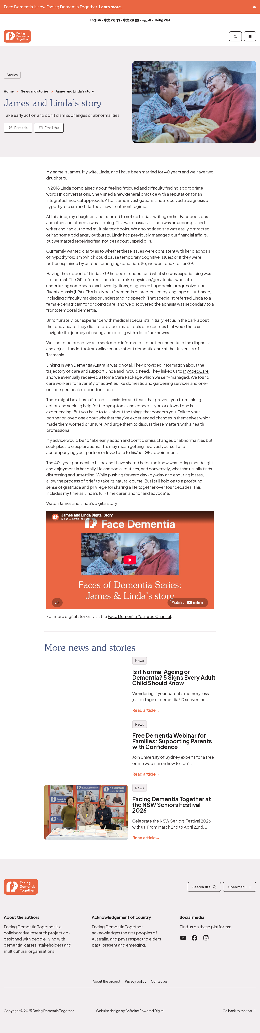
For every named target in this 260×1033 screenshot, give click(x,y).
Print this (20, 128)
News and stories (35, 91)
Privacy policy (135, 981)
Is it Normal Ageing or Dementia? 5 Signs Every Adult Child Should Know (173, 677)
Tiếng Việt (162, 20)
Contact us (159, 981)
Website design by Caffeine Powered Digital (130, 1011)
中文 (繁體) (131, 20)
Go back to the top (238, 1011)
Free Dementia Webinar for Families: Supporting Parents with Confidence (172, 741)
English (95, 20)
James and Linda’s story (75, 91)
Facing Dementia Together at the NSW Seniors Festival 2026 (171, 804)
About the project (106, 981)
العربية (146, 20)
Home (9, 91)
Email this (51, 128)
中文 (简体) (112, 20)
